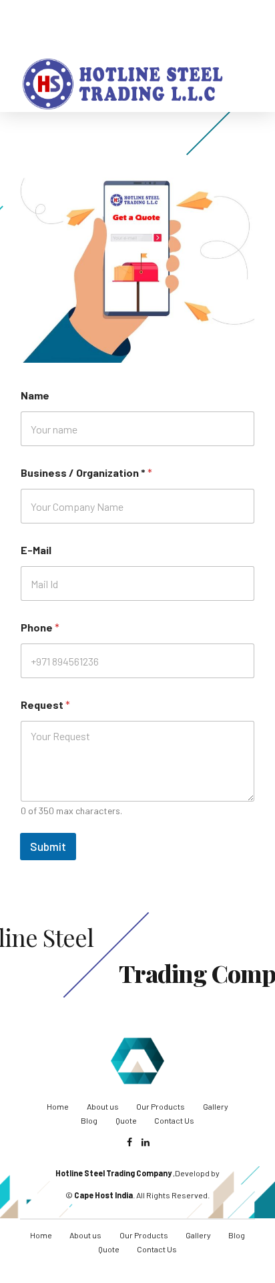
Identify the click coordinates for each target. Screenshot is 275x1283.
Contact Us (174, 1120)
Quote (126, 1120)
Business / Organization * (86, 472)
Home (58, 1106)
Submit (48, 846)
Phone (40, 627)
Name (35, 395)
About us (103, 1106)
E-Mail (36, 549)
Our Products (160, 1106)
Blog (89, 1120)
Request (45, 704)
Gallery (215, 1106)
